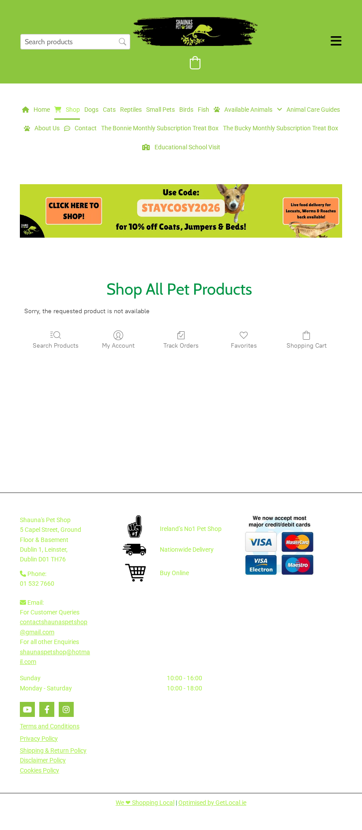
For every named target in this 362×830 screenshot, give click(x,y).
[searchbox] (75, 41)
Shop (73, 109)
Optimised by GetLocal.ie (212, 802)
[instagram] (66, 709)
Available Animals (248, 109)
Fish (203, 109)
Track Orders (181, 345)
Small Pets (160, 109)
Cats (109, 109)
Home (42, 109)
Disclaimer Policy (43, 760)
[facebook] (46, 709)
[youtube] (27, 709)
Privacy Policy (39, 738)
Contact (86, 128)
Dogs (91, 109)
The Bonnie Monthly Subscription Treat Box (160, 128)
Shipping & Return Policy (53, 750)
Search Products (56, 345)
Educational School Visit (187, 147)
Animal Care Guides (313, 109)
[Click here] (181, 211)
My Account (118, 345)
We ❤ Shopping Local (145, 802)
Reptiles (131, 109)
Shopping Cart (307, 345)
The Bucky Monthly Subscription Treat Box (280, 128)
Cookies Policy (39, 770)
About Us (47, 128)
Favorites (244, 345)
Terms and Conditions (49, 726)
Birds (186, 109)
